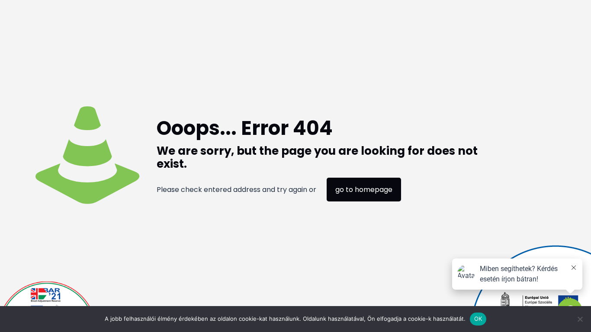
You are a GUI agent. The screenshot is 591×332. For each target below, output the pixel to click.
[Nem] (580, 319)
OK (478, 318)
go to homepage (363, 190)
